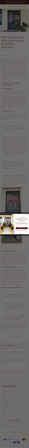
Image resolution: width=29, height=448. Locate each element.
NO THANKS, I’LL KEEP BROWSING (22, 230)
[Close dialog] (28, 214)
